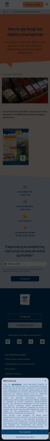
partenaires (16, 384)
